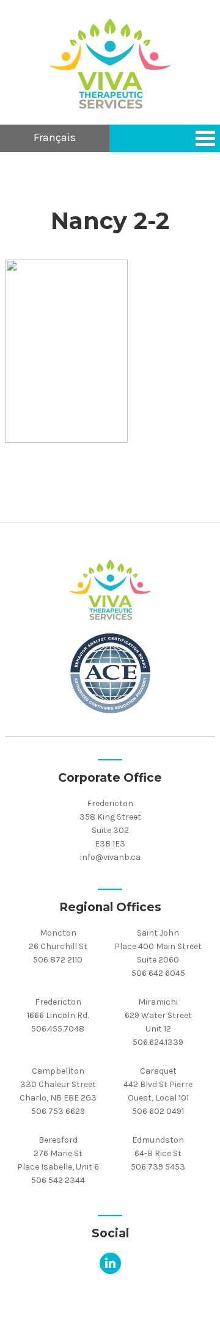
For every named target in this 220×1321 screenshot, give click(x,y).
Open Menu (205, 138)
